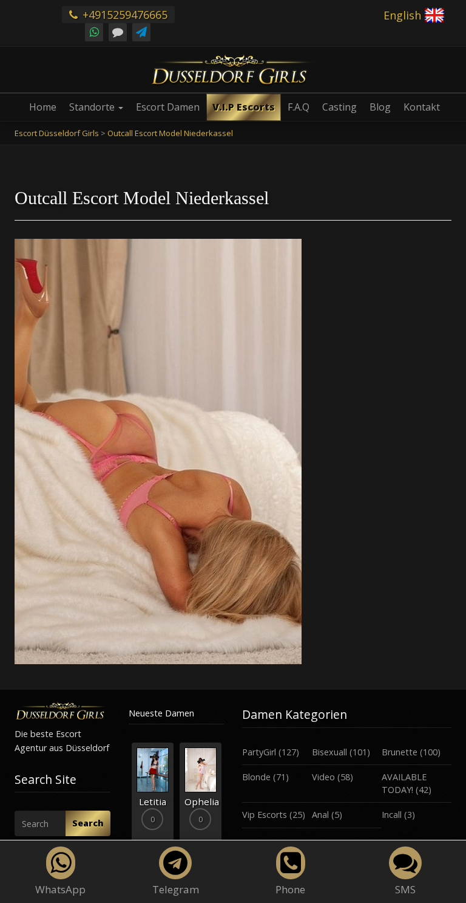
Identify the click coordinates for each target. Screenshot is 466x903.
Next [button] (224, 797)
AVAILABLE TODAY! (404, 783)
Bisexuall (329, 752)
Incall (392, 814)
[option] (153, 792)
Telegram (175, 889)
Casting (339, 107)
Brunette (399, 752)
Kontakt (422, 107)
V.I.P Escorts (243, 107)
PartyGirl (259, 752)
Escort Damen (168, 107)
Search (88, 823)
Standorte (93, 107)
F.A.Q (298, 107)
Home (42, 107)
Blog (380, 107)
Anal (320, 814)
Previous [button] (128, 797)
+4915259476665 (123, 14)
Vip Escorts (264, 814)
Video (323, 777)
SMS (405, 889)
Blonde (256, 777)
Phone (290, 889)
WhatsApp (60, 889)
